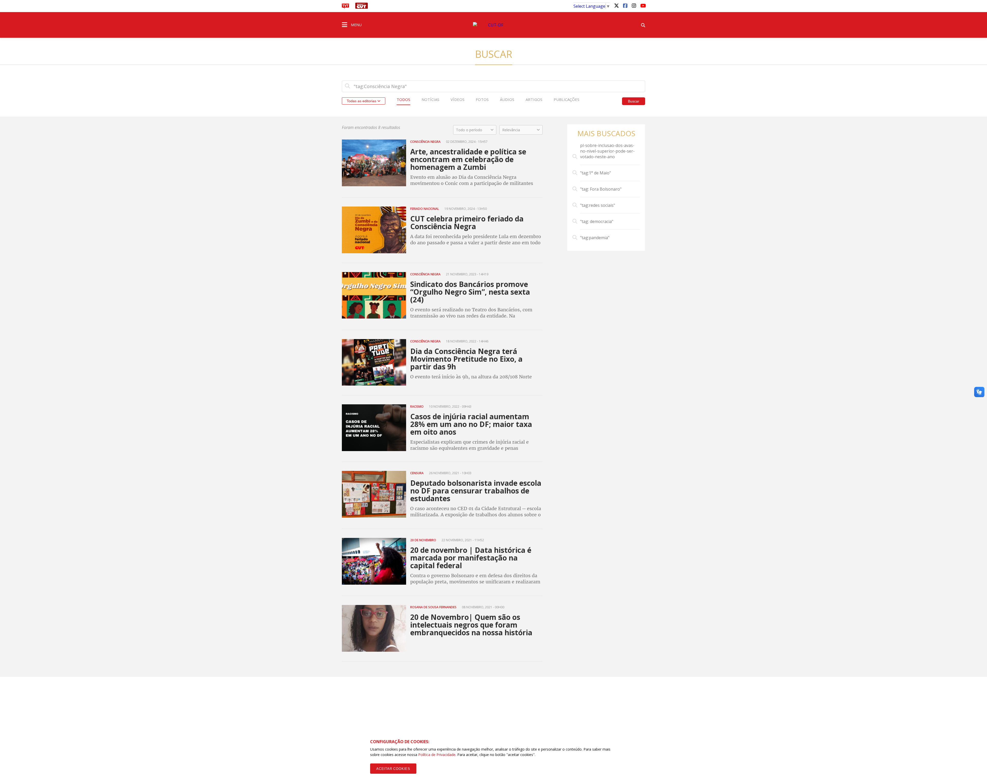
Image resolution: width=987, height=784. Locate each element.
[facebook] (625, 5)
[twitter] (616, 5)
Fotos (482, 99)
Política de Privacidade (436, 754)
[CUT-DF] (493, 25)
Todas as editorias (362, 101)
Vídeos (457, 99)
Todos (403, 99)
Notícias (430, 99)
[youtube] (642, 5)
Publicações (566, 99)
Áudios (507, 99)
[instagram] (633, 5)
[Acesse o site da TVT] (345, 7)
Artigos (534, 99)
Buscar (633, 101)
